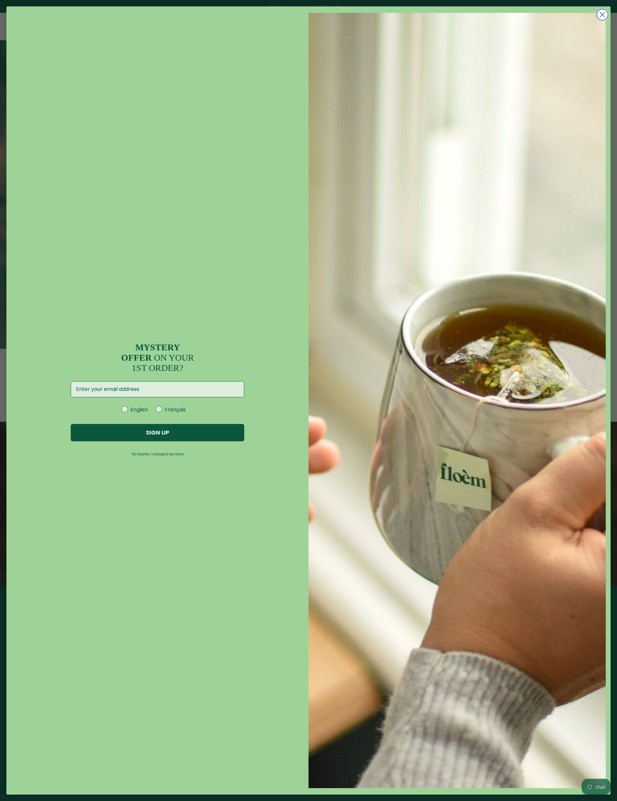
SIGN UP (157, 432)
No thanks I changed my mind (157, 454)
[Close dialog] (602, 14)
